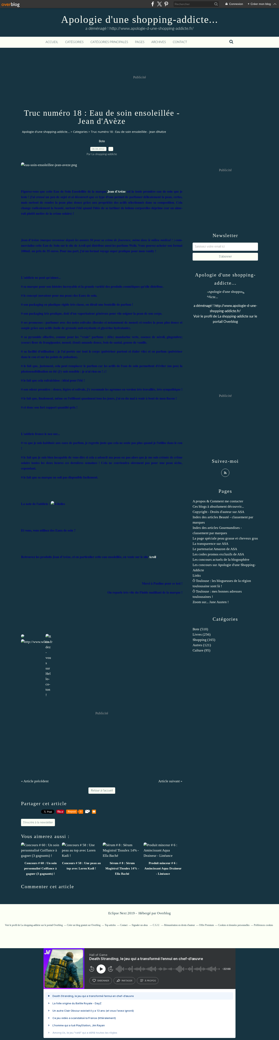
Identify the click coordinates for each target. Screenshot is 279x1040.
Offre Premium (206, 925)
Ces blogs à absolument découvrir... (218, 506)
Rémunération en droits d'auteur (179, 925)
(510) (200, 629)
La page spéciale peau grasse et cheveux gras (225, 538)
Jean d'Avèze (116, 191)
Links (197, 575)
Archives (158, 42)
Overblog (164, 913)
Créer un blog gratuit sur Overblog (83, 925)
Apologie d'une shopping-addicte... (139, 19)
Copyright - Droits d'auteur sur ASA (218, 512)
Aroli (152, 556)
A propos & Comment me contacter (218, 501)
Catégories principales (109, 42)
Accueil (52, 42)
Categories (80, 132)
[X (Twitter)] (159, 4)
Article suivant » (170, 781)
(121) (202, 645)
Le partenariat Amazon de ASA (215, 549)
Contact (180, 42)
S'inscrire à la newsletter (38, 822)
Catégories (74, 42)
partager (127, 980)
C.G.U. (156, 925)
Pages (139, 42)
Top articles (110, 925)
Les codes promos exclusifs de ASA (218, 554)
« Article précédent (35, 781)
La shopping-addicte (233, 316)
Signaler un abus (140, 925)
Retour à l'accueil (102, 790)
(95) (201, 650)
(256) (202, 634)
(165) (204, 640)
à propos (150, 980)
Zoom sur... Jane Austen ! (211, 602)
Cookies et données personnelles (234, 925)
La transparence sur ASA (210, 544)
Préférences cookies (263, 925)
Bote (102, 141)
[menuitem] (51, 42)
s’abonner (103, 980)
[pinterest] (166, 4)
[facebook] (152, 4)
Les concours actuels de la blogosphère (221, 560)
